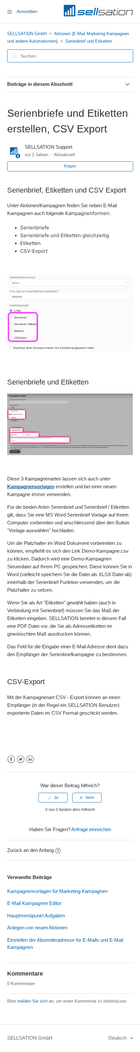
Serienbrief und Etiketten (88, 41)
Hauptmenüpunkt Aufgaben (36, 915)
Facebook (11, 759)
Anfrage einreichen (91, 829)
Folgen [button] (70, 166)
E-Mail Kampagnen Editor (34, 903)
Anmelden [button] (27, 11)
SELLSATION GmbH (27, 33)
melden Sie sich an (35, 1001)
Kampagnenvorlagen (30, 486)
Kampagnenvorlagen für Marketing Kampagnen (57, 891)
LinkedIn (30, 759)
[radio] (53, 797)
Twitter (21, 759)
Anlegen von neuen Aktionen (37, 927)
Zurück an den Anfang (30, 850)
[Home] (98, 15)
